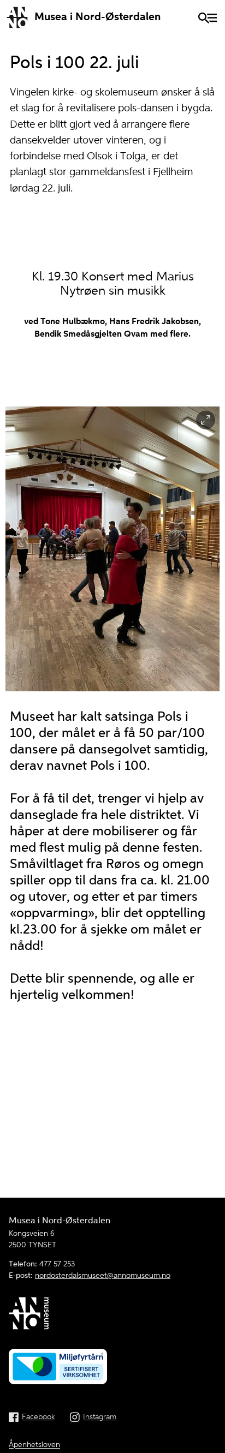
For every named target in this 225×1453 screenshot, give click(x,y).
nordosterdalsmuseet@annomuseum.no (102, 1275)
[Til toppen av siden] (210, 1439)
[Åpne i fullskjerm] (205, 420)
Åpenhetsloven (34, 1445)
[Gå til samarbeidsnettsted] (112, 1315)
